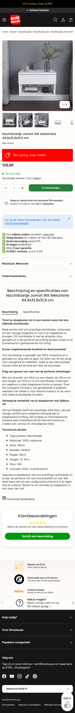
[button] (71, 20)
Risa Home (8, 143)
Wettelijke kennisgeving (55, 705)
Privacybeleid (8, 705)
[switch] (67, 706)
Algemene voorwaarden (29, 705)
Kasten (13, 31)
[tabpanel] (37, 404)
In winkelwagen (51, 187)
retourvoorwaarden (17, 223)
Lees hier (48, 234)
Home (5, 31)
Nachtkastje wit (41, 31)
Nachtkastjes (25, 31)
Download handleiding (21, 499)
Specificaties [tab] (31, 311)
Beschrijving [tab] (10, 311)
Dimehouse (15, 699)
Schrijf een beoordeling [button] (37, 536)
